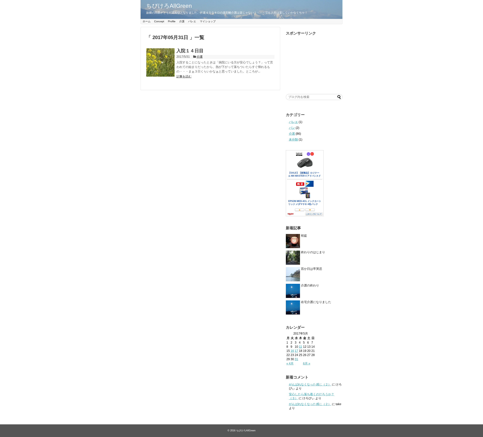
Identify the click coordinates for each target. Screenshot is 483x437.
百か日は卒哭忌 (311, 268)
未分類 (293, 139)
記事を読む (184, 76)
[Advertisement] (314, 61)
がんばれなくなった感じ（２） (310, 384)
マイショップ (208, 21)
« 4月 (290, 363)
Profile (171, 21)
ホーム (147, 21)
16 (292, 350)
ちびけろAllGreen (169, 6)
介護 (182, 21)
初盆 (304, 235)
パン (292, 127)
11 (300, 346)
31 (296, 359)
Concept (159, 21)
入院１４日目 (190, 50)
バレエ (192, 21)
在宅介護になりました (316, 302)
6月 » (306, 363)
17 (296, 350)
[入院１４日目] (160, 62)
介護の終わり (310, 285)
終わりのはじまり (313, 252)
